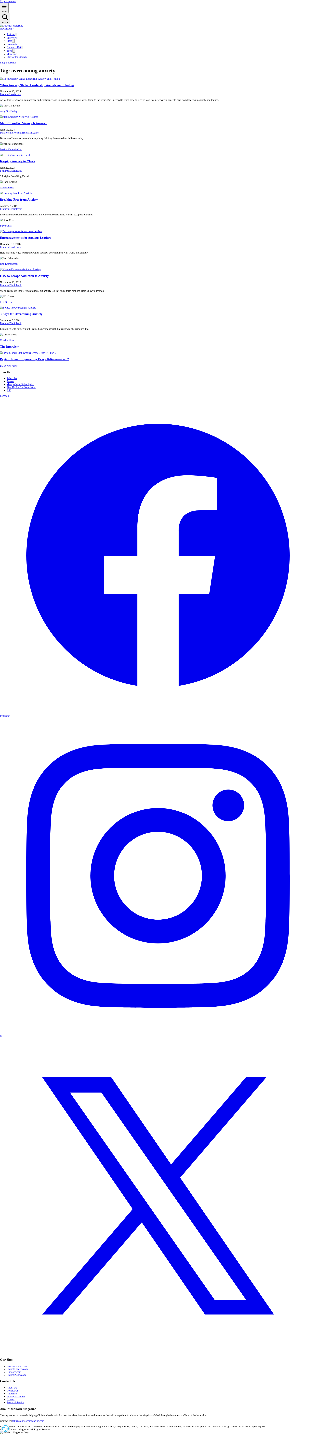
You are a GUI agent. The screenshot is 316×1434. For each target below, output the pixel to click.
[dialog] (5, 1428)
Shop (2, 62)
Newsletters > (7, 28)
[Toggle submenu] (16, 34)
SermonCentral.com (17, 1366)
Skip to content (8, 1)
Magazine (12, 54)
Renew (10, 381)
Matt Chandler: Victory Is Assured (23, 123)
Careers (10, 1399)
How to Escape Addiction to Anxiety (24, 276)
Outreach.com (14, 1372)
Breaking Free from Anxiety (19, 199)
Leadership (15, 94)
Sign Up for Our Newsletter (21, 387)
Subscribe (11, 62)
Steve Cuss (6, 225)
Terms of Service (15, 1402)
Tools (9, 50)
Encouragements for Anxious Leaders (25, 237)
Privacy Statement (16, 1396)
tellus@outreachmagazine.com (28, 1420)
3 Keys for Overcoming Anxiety (21, 314)
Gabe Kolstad (7, 187)
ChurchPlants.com (16, 1375)
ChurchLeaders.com (17, 1369)
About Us (12, 1387)
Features (4, 94)
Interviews (12, 37)
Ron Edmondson (9, 263)
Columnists (12, 44)
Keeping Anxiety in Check (17, 161)
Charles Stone (7, 340)
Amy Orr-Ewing (8, 111)
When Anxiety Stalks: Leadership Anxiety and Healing (37, 85)
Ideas (9, 40)
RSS (9, 390)
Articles (11, 34)
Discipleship (6, 132)
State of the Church (17, 57)
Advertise (12, 1393)
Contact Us (12, 1390)
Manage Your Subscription (20, 384)
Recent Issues (20, 132)
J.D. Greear (6, 302)
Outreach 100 (14, 47)
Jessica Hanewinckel (11, 149)
